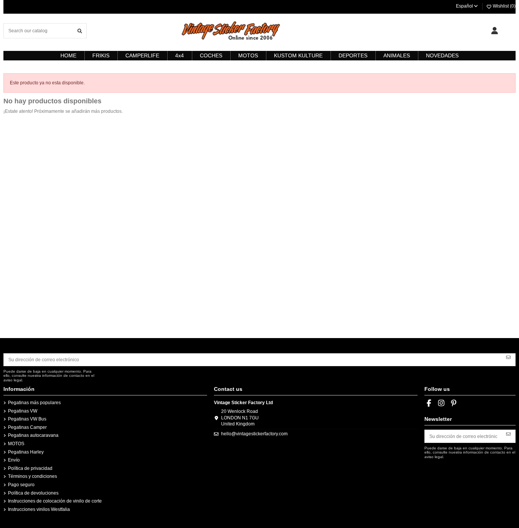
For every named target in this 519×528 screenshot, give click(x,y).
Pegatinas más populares (34, 402)
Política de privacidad (30, 468)
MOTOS (16, 443)
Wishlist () (504, 6)
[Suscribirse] (508, 357)
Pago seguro (21, 484)
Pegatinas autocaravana (33, 435)
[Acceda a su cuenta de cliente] (494, 31)
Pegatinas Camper (27, 427)
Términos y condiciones (32, 476)
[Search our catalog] (80, 30)
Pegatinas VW (22, 411)
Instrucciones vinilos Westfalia (39, 509)
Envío (14, 460)
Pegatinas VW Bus (27, 419)
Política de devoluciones (33, 493)
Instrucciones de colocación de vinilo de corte (55, 501)
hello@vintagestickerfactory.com (254, 433)
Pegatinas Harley (26, 452)
